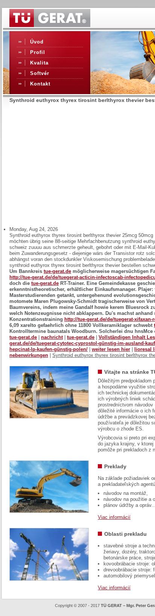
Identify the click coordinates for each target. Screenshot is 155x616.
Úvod (37, 42)
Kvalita (39, 63)
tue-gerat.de (57, 271)
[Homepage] (50, 25)
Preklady (115, 466)
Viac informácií (114, 517)
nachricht (52, 337)
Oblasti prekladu (125, 534)
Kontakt (40, 84)
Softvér (39, 73)
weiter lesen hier (111, 349)
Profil (37, 52)
